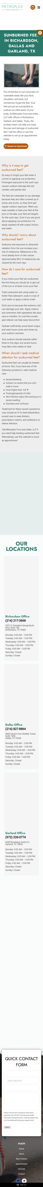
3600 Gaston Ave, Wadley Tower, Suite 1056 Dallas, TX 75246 (20, 736)
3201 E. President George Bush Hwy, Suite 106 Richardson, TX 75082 (19, 627)
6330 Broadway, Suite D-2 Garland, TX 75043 (17, 843)
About (21, 1154)
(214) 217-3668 (15, 620)
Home (21, 1149)
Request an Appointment (17, 146)
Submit (7, 1127)
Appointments (21, 1164)
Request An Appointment (32, 7)
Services (21, 1169)
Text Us (22, 1185)
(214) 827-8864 (15, 728)
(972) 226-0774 (15, 837)
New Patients (21, 1159)
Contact (21, 1174)
